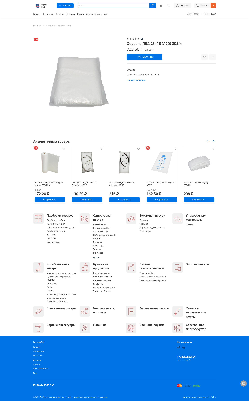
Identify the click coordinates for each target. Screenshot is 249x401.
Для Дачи (51, 238)
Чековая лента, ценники (104, 310)
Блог (106, 14)
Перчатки (52, 283)
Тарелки (97, 249)
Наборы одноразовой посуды (104, 237)
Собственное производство (61, 227)
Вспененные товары (61, 308)
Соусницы (98, 245)
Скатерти (51, 290)
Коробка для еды (101, 273)
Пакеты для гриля (102, 280)
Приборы (98, 252)
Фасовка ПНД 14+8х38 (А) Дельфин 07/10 (121, 184)
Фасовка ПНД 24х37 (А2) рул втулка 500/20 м (49, 184)
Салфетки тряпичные (57, 301)
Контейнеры (99, 224)
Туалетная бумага (102, 291)
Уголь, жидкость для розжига (61, 294)
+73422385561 (193, 14)
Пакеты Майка (147, 273)
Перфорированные (56, 231)
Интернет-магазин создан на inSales (199, 397)
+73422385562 (209, 14)
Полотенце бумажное (104, 287)
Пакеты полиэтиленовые (152, 266)
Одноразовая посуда (102, 217)
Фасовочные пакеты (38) (58, 25)
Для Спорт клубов (56, 220)
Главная (37, 25)
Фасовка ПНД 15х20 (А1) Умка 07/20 (161, 184)
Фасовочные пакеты (154, 308)
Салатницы (145, 231)
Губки (49, 287)
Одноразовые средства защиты (58, 278)
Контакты (60, 14)
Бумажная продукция (101, 266)
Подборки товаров (60, 215)
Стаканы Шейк (100, 231)
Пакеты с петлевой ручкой (153, 280)
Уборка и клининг (56, 223)
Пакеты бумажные (102, 276)
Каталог (67, 5)
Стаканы (97, 242)
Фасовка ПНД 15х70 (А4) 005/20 (196, 184)
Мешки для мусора (56, 297)
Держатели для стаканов (152, 227)
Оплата (80, 14)
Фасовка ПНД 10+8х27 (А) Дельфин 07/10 (84, 184)
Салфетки (98, 283)
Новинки (99, 325)
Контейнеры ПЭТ (101, 228)
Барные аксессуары (61, 325)
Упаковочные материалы (196, 217)
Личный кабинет (93, 14)
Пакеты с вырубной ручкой (153, 276)
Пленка (189, 224)
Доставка (71, 14)
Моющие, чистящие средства (62, 273)
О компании (48, 14)
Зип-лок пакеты (197, 264)
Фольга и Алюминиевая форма (196, 312)
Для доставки (53, 242)
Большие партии (152, 325)
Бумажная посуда (152, 215)
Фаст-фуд (51, 234)
